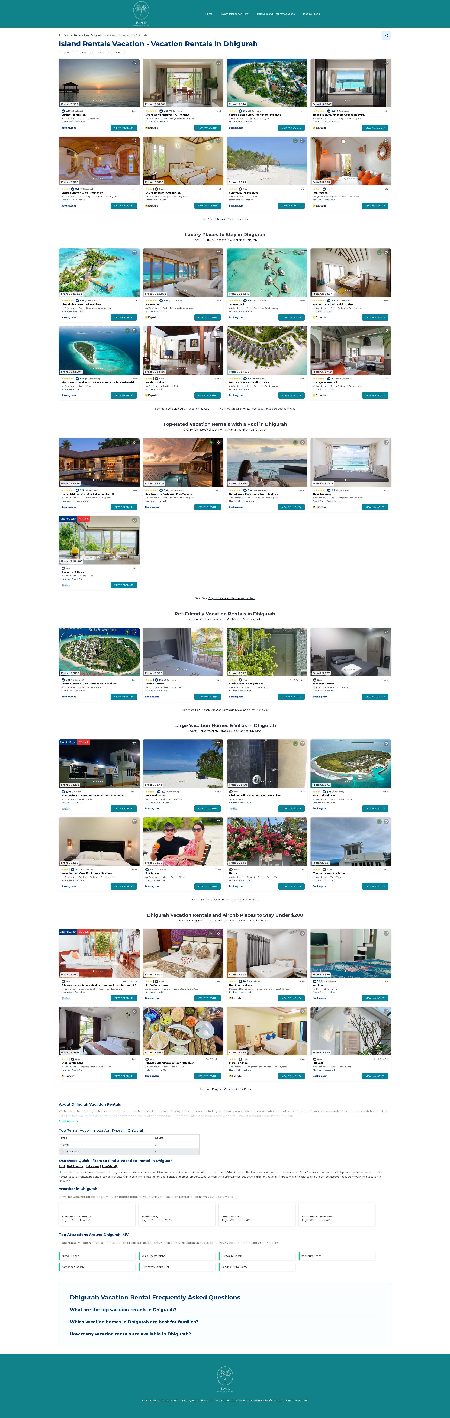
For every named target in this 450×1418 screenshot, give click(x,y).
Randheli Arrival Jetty (234, 1267)
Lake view (92, 1166)
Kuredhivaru (248, 501)
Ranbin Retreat (154, 683)
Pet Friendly (75, 1166)
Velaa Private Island (153, 1256)
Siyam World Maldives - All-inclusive (167, 114)
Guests (100, 52)
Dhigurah (163, 121)
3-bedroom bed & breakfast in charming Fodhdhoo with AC (99, 985)
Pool (62, 1166)
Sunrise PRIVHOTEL (74, 114)
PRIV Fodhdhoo (155, 795)
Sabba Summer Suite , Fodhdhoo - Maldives (89, 683)
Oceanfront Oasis (73, 572)
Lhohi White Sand (72, 1062)
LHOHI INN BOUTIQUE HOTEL (163, 192)
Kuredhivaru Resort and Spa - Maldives (253, 494)
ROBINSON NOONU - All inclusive (333, 304)
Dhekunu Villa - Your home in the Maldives (255, 795)
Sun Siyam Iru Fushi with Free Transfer (169, 494)
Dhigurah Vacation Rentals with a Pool (231, 598)
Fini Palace (152, 873)
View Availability (123, 128)
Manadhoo (248, 199)
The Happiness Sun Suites (329, 873)
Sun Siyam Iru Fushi (325, 382)
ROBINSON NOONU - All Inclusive (249, 382)
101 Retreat (320, 192)
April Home (320, 985)
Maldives (149, 199)
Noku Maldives (322, 494)
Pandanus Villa (154, 382)
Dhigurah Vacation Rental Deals (231, 1089)
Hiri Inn (233, 873)
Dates (66, 52)
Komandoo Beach (73, 1267)
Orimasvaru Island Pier (155, 1267)
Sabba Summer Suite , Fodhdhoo (82, 192)
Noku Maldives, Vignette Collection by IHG (339, 114)
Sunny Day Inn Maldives (243, 192)
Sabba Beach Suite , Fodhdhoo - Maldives (255, 114)
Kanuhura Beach (311, 1256)
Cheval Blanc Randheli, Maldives (81, 304)
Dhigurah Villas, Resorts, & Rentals (252, 408)
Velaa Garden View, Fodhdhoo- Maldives (87, 873)
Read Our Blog (311, 14)
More (117, 52)
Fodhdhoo (80, 121)
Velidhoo (163, 389)
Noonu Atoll (67, 121)
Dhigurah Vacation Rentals (231, 219)
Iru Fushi (331, 389)
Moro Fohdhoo (238, 1062)
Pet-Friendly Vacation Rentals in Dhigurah (220, 710)
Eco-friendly (110, 1166)
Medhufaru (164, 311)
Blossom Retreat (323, 683)
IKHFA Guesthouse (157, 985)
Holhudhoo (332, 690)
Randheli (79, 311)
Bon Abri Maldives (324, 795)
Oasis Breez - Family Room (246, 683)
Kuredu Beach (70, 1256)
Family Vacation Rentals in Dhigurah (226, 899)
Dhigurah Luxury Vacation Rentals (188, 408)
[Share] (386, 35)
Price (83, 52)
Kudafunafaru (333, 121)
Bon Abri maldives (240, 985)
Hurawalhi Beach (231, 1256)
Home (209, 14)
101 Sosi (318, 1062)
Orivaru (330, 311)
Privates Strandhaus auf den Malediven (169, 1062)
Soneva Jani (152, 304)
